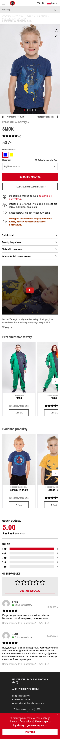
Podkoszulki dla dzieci (14, 18)
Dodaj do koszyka (30, 177)
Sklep (30, 16)
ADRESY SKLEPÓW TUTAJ (25, 689)
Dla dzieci (41, 16)
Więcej (30, 721)
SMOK (19, 398)
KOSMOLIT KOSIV (19, 490)
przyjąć (30, 732)
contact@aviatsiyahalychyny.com (28, 703)
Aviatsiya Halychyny (12, 16)
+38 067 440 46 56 (21, 699)
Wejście (43, 3)
